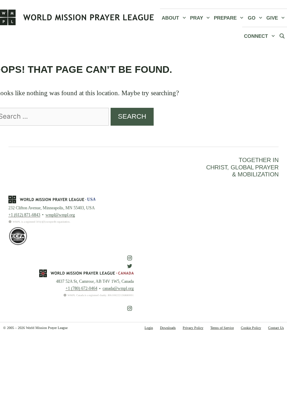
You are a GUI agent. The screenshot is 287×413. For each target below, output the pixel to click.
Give (272, 18)
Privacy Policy (193, 328)
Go (251, 18)
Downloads (168, 328)
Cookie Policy (251, 328)
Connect (256, 36)
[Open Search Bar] (282, 36)
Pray (196, 18)
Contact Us (276, 328)
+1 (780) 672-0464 (81, 288)
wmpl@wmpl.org (60, 214)
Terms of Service (222, 328)
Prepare (225, 18)
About (170, 18)
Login (149, 328)
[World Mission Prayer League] (77, 17)
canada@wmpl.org (118, 288)
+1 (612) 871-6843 (24, 214)
